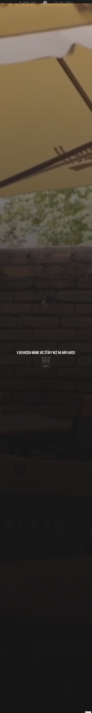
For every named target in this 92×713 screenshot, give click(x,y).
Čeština (88, 712)
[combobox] (88, 712)
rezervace (46, 366)
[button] (62, 2)
